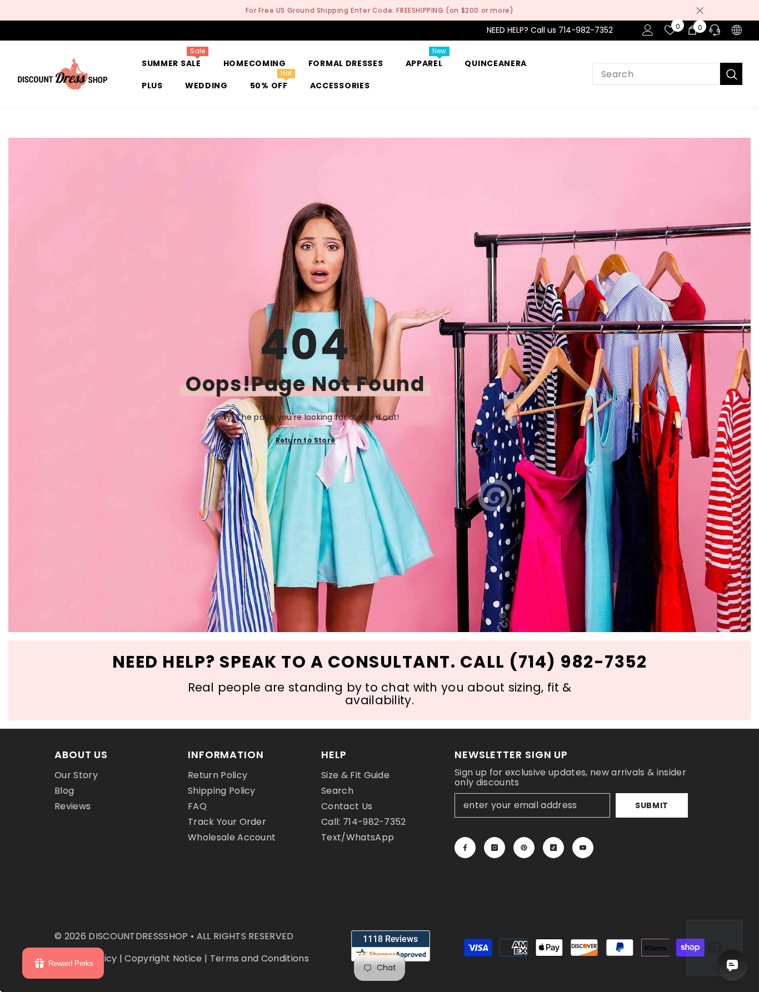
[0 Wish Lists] (670, 30)
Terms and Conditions (259, 958)
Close (700, 10)
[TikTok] (553, 847)
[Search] (667, 74)
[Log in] (647, 30)
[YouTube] (582, 847)
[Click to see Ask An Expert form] (714, 947)
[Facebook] (465, 847)
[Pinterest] (524, 847)
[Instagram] (494, 847)
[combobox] (656, 74)
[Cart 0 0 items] (692, 30)
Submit (651, 805)
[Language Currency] (736, 30)
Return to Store (306, 440)
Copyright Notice (163, 958)
